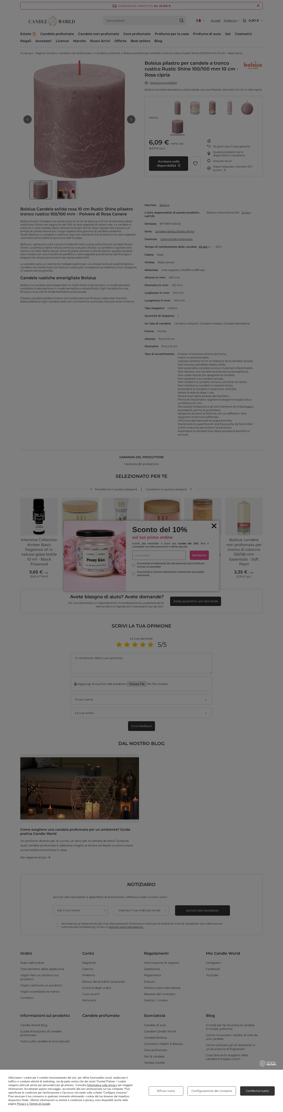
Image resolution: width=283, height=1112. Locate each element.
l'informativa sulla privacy (102, 1085)
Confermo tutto (257, 1091)
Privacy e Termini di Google (33, 1103)
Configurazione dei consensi (211, 1091)
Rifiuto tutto (166, 1091)
